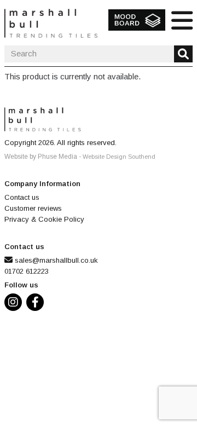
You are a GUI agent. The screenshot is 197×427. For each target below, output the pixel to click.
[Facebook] (37, 303)
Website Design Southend (119, 156)
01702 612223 (26, 271)
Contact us (21, 197)
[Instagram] (15, 303)
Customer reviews (33, 208)
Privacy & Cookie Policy (44, 219)
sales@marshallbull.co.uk (56, 260)
